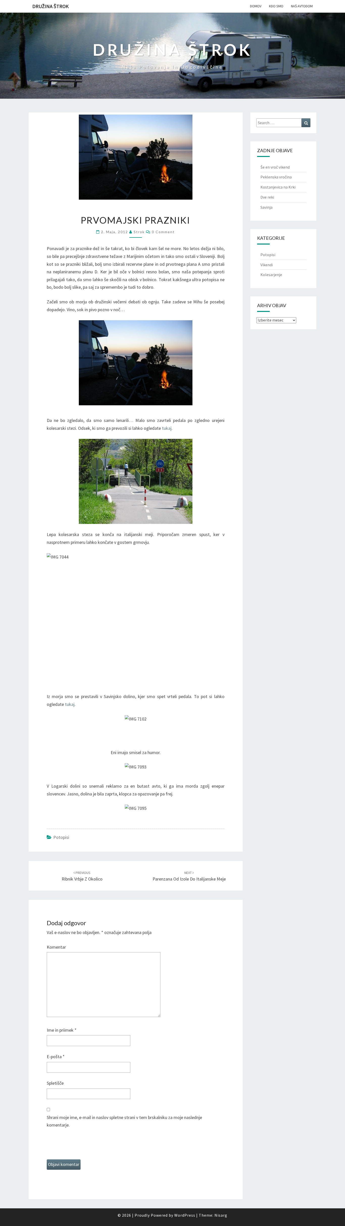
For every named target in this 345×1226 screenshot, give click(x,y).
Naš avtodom (302, 6)
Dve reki (267, 197)
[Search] (306, 122)
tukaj (166, 428)
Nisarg (220, 1215)
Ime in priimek (62, 1030)
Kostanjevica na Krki (277, 187)
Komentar (56, 947)
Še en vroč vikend (275, 167)
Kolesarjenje (271, 274)
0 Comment (163, 232)
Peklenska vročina (276, 176)
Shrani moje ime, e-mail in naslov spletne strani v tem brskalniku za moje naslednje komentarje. (124, 1121)
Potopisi (61, 837)
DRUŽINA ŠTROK (50, 6)
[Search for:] (283, 122)
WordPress (184, 1215)
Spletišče (55, 1083)
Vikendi (266, 264)
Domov (255, 6)
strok (139, 232)
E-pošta (56, 1056)
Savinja (266, 207)
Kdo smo (276, 6)
